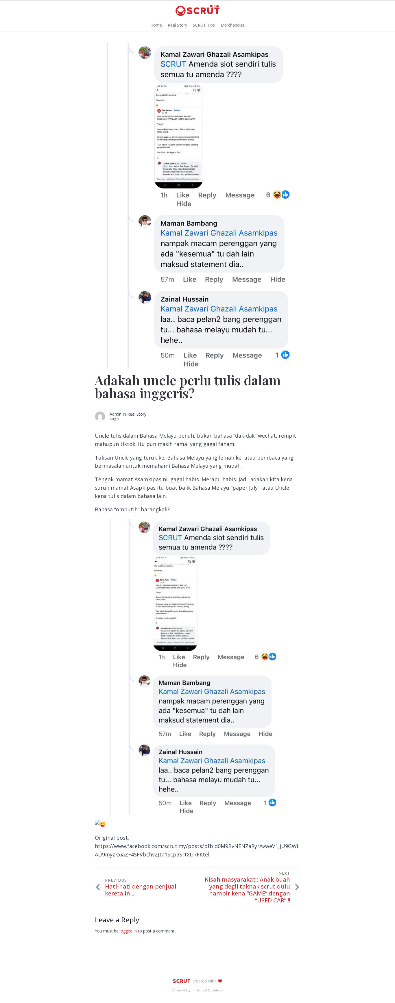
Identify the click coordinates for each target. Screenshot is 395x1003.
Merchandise (233, 25)
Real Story (177, 25)
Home (156, 25)
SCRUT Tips (204, 25)
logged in (128, 931)
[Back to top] (380, 988)
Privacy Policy (181, 990)
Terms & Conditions (210, 990)
